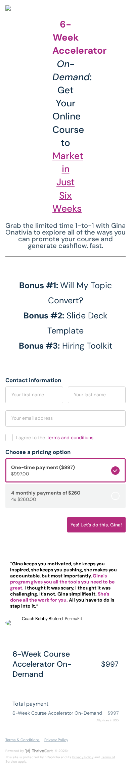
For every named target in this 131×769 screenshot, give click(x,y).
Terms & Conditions (22, 739)
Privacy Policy (56, 739)
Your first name (27, 395)
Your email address (32, 418)
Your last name (90, 395)
